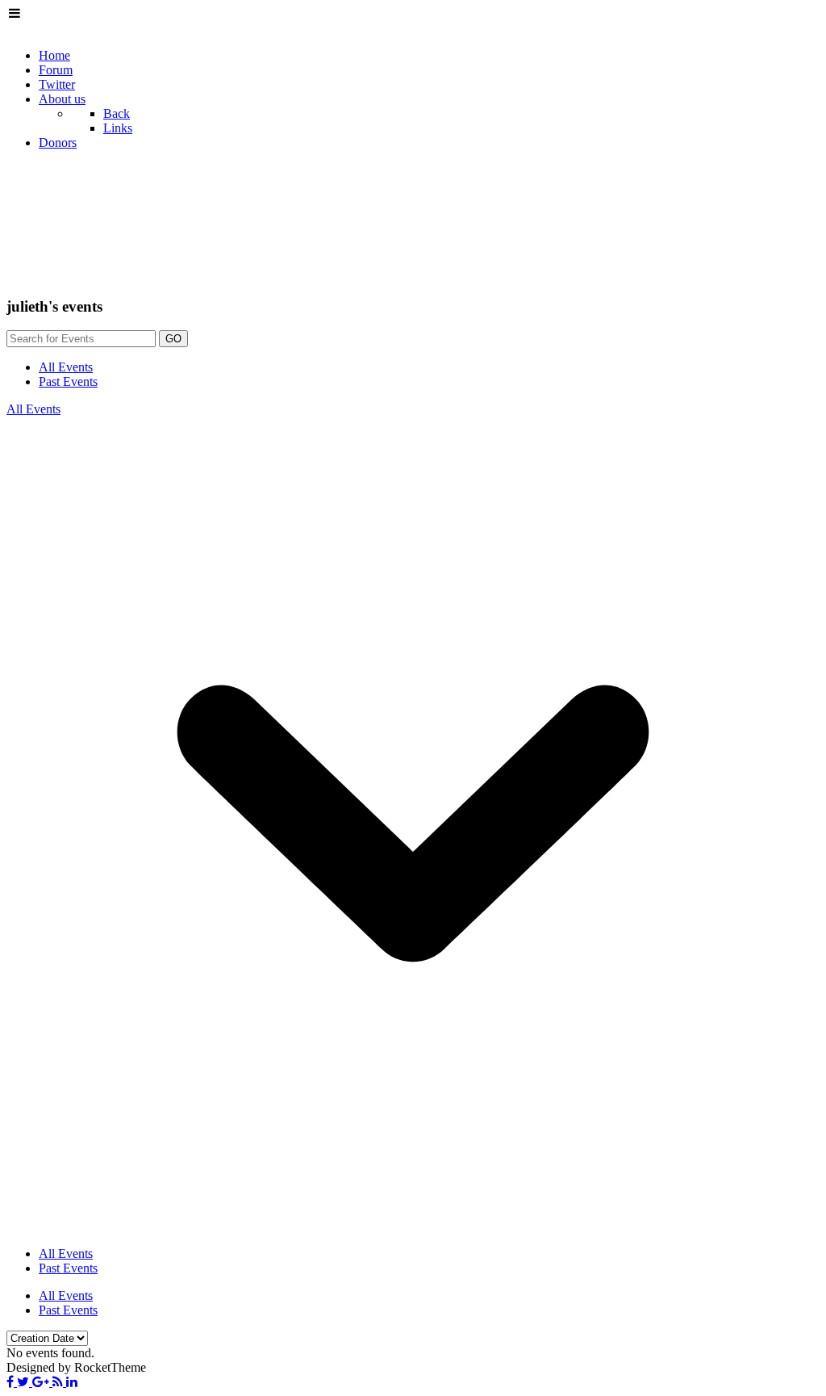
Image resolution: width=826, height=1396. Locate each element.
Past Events (68, 381)
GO (173, 339)
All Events (66, 367)
